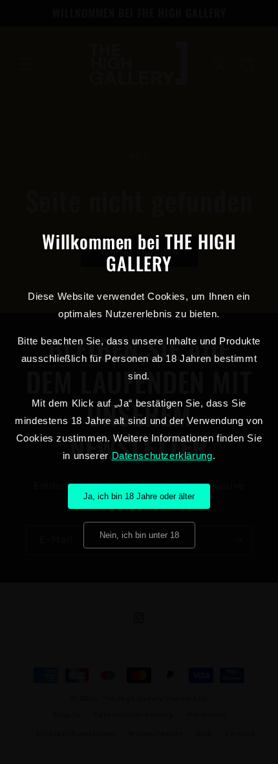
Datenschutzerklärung (162, 455)
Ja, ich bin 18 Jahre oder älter (139, 496)
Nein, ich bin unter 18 (139, 535)
